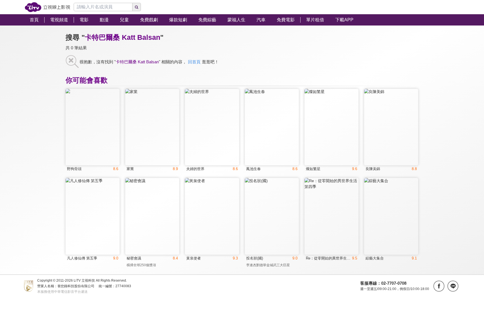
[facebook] (439, 286)
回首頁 (194, 61)
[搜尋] (136, 7)
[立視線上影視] (47, 7)
